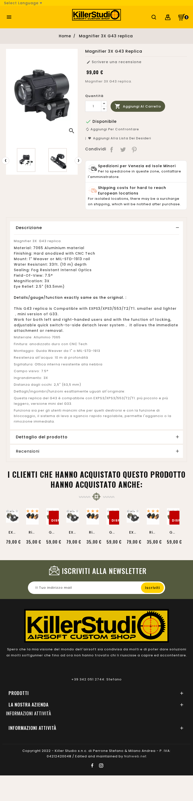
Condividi (112, 149)
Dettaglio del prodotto (42, 437)
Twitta (123, 149)
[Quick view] (12, 519)
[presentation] (5, 160)
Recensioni (27, 451)
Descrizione (29, 228)
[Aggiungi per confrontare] (12, 509)
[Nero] (9, 512)
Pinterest (134, 149)
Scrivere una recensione (113, 61)
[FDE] (15, 512)
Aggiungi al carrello (138, 106)
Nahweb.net (135, 756)
